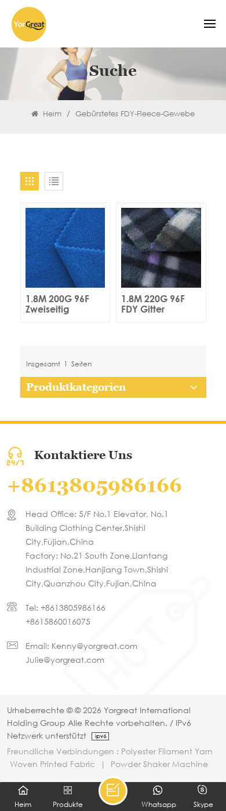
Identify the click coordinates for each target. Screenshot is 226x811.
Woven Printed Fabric (52, 763)
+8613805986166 (94, 485)
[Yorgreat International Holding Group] (29, 24)
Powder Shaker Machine (159, 763)
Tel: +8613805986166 (65, 607)
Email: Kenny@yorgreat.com (81, 645)
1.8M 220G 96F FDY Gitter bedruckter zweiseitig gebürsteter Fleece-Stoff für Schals (154, 303)
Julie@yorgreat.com (64, 659)
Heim (51, 114)
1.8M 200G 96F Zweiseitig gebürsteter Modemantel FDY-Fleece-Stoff (62, 303)
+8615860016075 (57, 621)
